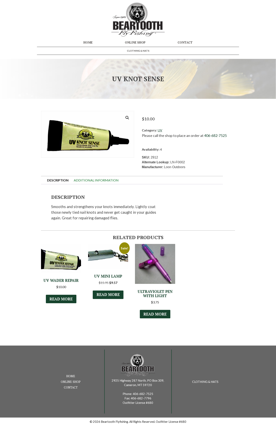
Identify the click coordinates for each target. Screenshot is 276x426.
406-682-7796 (141, 398)
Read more (61, 299)
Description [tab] (57, 180)
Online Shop (135, 42)
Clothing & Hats (138, 50)
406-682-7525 (215, 135)
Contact (185, 42)
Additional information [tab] (96, 180)
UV (160, 130)
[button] (127, 117)
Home (88, 42)
